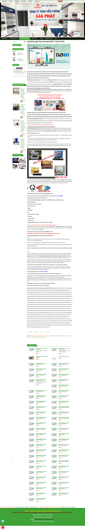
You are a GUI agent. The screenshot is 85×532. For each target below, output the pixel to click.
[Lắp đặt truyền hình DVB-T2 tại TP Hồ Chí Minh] (54, 349)
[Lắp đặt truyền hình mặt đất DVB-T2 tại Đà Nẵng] (31, 434)
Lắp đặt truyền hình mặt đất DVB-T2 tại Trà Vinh (64, 369)
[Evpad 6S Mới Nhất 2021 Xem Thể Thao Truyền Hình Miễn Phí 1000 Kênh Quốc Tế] (16, 141)
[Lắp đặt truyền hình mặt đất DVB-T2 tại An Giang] (31, 380)
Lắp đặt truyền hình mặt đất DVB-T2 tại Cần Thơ (64, 380)
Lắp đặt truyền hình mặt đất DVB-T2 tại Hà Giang (41, 477)
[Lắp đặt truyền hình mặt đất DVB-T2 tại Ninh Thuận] (54, 413)
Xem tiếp (37, 353)
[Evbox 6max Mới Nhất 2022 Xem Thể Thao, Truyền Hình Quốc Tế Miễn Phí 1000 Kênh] (16, 106)
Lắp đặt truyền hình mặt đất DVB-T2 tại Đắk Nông (64, 493)
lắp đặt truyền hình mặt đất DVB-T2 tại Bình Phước (64, 402)
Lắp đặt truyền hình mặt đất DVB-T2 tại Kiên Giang (41, 396)
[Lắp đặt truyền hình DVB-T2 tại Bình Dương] (31, 349)
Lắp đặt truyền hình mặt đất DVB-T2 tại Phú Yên (41, 423)
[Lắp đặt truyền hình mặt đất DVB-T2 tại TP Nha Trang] (54, 418)
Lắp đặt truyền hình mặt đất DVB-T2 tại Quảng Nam (64, 429)
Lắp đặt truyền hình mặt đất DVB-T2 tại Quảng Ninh (64, 456)
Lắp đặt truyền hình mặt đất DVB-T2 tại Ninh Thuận (64, 412)
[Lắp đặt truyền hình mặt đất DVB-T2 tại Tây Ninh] (31, 407)
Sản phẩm (17, 1)
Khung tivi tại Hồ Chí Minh (68, 507)
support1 (20, 53)
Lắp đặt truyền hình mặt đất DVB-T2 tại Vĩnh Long (41, 375)
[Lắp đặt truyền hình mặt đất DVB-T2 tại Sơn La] (31, 467)
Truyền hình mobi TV (14, 38)
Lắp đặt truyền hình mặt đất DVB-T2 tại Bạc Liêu (41, 391)
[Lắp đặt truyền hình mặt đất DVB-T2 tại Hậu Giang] (54, 386)
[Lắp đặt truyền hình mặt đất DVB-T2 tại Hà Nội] (31, 461)
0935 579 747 (21, 54)
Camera (41, 38)
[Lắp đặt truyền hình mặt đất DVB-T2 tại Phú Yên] (31, 423)
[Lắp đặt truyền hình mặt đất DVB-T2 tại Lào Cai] (54, 477)
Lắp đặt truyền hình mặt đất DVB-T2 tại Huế (64, 434)
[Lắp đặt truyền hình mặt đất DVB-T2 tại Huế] (54, 434)
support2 (20, 59)
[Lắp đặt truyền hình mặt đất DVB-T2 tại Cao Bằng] (54, 472)
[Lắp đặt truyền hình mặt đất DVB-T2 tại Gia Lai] (54, 488)
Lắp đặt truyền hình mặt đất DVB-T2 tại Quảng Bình (64, 439)
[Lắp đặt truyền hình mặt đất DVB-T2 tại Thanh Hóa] (54, 445)
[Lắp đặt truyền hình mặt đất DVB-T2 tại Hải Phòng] (31, 456)
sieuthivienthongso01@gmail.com (44, 519)
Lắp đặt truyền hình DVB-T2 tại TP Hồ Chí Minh (64, 349)
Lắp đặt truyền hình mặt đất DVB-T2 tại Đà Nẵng (41, 434)
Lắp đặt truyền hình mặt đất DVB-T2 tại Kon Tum (41, 488)
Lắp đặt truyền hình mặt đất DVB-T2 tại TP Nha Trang (64, 418)
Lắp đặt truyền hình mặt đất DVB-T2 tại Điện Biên (41, 483)
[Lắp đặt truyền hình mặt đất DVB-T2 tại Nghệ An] (31, 445)
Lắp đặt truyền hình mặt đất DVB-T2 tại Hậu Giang (64, 385)
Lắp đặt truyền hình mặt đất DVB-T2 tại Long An (41, 364)
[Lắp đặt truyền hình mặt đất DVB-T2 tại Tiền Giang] (54, 364)
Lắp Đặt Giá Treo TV (49, 38)
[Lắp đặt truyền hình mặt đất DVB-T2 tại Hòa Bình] (54, 450)
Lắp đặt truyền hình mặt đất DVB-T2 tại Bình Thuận (41, 412)
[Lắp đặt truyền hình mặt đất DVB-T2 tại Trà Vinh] (54, 369)
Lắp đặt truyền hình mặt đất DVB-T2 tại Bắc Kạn (41, 472)
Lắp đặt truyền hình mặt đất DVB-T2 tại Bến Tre (41, 369)
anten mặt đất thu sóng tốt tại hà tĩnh (39, 337)
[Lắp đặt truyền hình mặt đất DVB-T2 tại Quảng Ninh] (54, 456)
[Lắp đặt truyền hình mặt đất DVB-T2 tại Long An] (31, 364)
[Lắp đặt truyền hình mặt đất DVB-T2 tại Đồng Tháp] (54, 375)
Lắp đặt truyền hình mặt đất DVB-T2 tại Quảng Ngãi (41, 429)
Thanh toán (37, 1)
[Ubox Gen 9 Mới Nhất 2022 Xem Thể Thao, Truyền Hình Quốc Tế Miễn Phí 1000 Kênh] (16, 90)
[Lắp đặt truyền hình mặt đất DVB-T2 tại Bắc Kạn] (31, 472)
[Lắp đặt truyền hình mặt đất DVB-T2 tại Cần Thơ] (54, 380)
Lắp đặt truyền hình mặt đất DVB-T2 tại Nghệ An (41, 445)
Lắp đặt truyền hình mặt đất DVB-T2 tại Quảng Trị (41, 439)
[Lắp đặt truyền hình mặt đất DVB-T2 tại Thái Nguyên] (54, 461)
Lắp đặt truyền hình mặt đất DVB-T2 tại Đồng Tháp (64, 375)
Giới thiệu (24, 1)
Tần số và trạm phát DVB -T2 (64, 356)
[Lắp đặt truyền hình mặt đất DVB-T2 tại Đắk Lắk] (31, 494)
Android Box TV (34, 38)
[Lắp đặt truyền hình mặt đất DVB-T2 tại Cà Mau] (54, 396)
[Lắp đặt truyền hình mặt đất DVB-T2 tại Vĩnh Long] (31, 375)
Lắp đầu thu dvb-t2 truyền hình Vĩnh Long (42, 357)
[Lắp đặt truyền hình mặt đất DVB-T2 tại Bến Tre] (31, 369)
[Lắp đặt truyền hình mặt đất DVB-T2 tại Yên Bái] (54, 467)
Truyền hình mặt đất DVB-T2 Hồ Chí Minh (49, 507)
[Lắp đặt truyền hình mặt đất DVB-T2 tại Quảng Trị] (31, 440)
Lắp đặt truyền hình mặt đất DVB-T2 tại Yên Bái (64, 466)
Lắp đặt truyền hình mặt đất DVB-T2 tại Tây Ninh (41, 407)
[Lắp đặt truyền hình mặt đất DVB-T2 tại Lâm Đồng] (31, 499)
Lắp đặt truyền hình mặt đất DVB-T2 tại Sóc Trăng (64, 391)
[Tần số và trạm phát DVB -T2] (54, 358)
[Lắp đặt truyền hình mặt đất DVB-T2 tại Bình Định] (54, 423)
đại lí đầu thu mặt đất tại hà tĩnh (56, 335)
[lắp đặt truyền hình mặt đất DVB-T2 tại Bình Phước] (54, 402)
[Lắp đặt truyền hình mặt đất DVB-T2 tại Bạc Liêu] (31, 391)
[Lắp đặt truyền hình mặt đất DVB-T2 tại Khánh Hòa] (31, 418)
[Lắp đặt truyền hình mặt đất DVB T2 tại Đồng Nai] (31, 402)
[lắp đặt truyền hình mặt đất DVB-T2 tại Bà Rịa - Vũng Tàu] (54, 407)
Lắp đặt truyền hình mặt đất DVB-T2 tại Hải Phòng (41, 456)
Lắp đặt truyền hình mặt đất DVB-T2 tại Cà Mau (64, 396)
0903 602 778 (21, 60)
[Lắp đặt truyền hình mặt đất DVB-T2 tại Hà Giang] (31, 477)
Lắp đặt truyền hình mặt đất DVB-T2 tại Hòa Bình (64, 450)
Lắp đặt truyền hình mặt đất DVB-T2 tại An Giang (41, 380)
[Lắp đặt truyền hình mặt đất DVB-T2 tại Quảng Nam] (54, 429)
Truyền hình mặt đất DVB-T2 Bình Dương (26, 507)
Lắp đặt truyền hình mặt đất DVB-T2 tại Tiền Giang (64, 364)
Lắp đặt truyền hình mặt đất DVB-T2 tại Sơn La (41, 466)
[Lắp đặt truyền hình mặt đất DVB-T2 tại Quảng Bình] (54, 440)
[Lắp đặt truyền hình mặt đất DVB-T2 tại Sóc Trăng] (54, 391)
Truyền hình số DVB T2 (24, 38)
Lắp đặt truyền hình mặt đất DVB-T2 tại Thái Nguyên (64, 461)
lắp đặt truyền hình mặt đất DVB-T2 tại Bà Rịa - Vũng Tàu (64, 407)
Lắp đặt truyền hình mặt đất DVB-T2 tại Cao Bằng (64, 472)
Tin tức (10, 1)
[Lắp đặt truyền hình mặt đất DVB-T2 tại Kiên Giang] (31, 396)
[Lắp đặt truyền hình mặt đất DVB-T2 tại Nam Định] (31, 450)
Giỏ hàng (30, 1)
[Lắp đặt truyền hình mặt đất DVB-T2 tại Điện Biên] (31, 483)
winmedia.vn (51, 524)
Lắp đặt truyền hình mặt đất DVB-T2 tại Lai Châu (64, 483)
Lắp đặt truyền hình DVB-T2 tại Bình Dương (41, 349)
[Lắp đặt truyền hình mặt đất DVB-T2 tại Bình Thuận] (31, 413)
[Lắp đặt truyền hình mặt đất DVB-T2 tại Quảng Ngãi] (31, 429)
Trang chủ (4, 1)
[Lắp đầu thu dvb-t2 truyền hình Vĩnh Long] (31, 358)
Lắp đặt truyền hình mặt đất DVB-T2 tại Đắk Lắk (41, 493)
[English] (62, 1)
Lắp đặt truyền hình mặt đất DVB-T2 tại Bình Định (64, 423)
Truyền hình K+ (4, 38)
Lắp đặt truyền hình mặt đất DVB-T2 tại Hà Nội (41, 461)
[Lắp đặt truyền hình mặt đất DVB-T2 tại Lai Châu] (54, 483)
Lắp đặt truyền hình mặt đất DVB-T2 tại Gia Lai (64, 488)
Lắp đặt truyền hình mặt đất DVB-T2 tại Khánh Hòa (41, 418)
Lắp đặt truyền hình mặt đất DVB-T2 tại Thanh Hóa (64, 445)
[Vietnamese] (59, 1)
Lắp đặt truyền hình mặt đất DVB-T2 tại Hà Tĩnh (40, 335)
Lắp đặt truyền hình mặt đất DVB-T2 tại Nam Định (41, 450)
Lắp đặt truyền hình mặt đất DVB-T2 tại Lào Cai (64, 477)
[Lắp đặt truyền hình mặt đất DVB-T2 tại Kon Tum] (31, 488)
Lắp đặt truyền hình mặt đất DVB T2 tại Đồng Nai (41, 402)
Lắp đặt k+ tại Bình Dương (7, 507)
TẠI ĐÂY (51, 222)
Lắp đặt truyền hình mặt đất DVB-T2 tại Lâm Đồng (41, 499)
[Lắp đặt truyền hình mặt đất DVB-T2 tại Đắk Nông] (54, 494)
